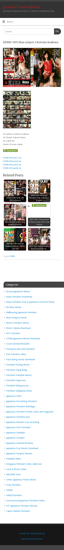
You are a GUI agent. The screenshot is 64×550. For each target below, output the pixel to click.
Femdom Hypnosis (16, 380)
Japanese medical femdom (19, 442)
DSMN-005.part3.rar (12, 164)
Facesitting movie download (20, 359)
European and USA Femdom (20, 348)
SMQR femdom (14, 495)
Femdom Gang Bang (16, 369)
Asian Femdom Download (19, 296)
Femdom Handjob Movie (19, 374)
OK (56, 31)
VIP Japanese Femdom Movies (22, 505)
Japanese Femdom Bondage (20, 406)
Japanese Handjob (15, 432)
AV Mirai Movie (13, 307)
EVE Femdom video (16, 354)
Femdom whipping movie (19, 390)
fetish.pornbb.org (37, 533)
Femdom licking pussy (17, 385)
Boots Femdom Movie (17, 322)
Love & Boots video (16, 469)
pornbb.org (24, 533)
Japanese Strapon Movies (19, 453)
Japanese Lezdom (15, 437)
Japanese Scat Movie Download (22, 448)
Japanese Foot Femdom (18, 427)
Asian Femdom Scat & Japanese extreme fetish (30, 301)
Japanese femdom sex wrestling (22, 422)
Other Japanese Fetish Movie (21, 479)
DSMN (12, 256)
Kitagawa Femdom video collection (24, 463)
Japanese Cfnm (13, 395)
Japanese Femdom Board (21, 6)
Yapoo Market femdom (18, 510)
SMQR (9, 489)
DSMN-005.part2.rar (12, 161)
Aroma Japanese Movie (18, 291)
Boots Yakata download (18, 327)
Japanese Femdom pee (18, 416)
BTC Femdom (13, 333)
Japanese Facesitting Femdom (21, 401)
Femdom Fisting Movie (17, 364)
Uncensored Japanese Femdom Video (25, 500)
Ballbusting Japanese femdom (21, 312)
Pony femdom (13, 484)
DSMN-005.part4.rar (12, 168)
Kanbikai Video (13, 458)
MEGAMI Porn (13, 474)
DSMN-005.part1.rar (12, 157)
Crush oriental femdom (18, 343)
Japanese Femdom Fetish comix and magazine (29, 411)
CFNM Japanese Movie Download (23, 338)
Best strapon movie (16, 317)
